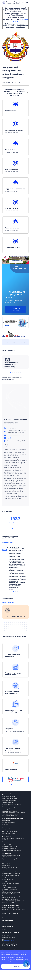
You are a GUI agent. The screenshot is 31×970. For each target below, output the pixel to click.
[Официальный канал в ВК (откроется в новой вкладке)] (9, 945)
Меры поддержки (8, 844)
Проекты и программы (9, 846)
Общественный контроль (10, 905)
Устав (4, 877)
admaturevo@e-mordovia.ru (11, 932)
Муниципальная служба (10, 859)
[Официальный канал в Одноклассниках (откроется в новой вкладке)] (14, 945)
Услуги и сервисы (8, 802)
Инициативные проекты (10, 913)
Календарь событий (8, 796)
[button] (10, 372)
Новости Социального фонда (11, 805)
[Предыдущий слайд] (3, 323)
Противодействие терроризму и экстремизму (13, 838)
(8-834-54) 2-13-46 (7, 920)
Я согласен (15, 966)
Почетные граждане (8, 822)
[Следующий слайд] (28, 323)
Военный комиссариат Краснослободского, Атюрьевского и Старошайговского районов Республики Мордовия (14, 813)
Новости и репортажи (9, 798)
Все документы (7, 542)
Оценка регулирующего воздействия (10, 868)
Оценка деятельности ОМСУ (11, 907)
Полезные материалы (9, 800)
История (5, 824)
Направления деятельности (11, 842)
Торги (4, 885)
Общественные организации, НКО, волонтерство (13, 910)
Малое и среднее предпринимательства (9, 880)
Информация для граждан (10, 807)
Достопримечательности (10, 827)
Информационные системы (11, 873)
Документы (6, 863)
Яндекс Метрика (6, 954)
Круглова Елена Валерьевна (15, 419)
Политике (20, 961)
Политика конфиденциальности (9, 936)
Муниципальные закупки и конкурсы (14, 871)
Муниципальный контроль (10, 875)
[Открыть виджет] (26, 963)
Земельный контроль (9, 887)
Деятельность (6, 836)
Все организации (8, 602)
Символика (6, 820)
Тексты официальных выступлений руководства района (13, 896)
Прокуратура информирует (11, 883)
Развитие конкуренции (9, 848)
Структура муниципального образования (11, 856)
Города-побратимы (8, 829)
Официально (6, 853)
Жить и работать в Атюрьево (11, 809)
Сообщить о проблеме (15, 309)
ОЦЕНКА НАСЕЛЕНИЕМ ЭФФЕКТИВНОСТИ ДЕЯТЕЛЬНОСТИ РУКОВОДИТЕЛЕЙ (13, 901)
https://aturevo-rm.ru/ (13, 438)
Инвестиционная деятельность (12, 850)
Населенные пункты (8, 833)
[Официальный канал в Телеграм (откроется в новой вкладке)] (4, 945)
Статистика (6, 865)
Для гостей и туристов (9, 831)
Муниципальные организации (12, 861)
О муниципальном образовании (13, 818)
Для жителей (6, 794)
